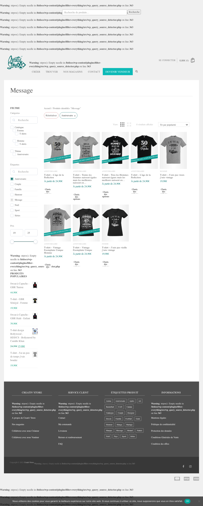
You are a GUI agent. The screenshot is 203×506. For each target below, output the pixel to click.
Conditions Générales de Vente (165, 437)
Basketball (110, 406)
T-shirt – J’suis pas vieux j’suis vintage (172, 176)
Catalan (129, 406)
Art (139, 401)
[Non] (199, 501)
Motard (130, 430)
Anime (108, 401)
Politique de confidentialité (163, 424)
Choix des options (47, 191)
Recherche (134, 11)
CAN (120, 406)
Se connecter (167, 60)
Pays (116, 436)
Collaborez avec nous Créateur (25, 430)
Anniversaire (23, 154)
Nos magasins (72, 71)
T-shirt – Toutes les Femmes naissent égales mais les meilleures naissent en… (85, 178)
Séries (17, 215)
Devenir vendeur (117, 71)
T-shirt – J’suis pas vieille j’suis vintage (114, 249)
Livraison (62, 430)
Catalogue (19, 127)
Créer (36, 71)
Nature (139, 430)
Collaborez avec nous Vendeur (25, 437)
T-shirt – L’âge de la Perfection (54, 176)
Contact (94, 71)
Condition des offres (160, 443)
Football (128, 418)
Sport (17, 210)
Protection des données (161, 430)
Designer (131, 412)
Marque (109, 430)
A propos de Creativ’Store (24, 417)
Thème (18, 151)
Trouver (52, 71)
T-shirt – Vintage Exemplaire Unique (82, 249)
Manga (119, 424)
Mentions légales (158, 417)
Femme (20, 130)
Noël (17, 205)
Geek (138, 418)
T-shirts (23, 133)
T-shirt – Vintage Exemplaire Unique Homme (53, 250)
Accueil (47, 108)
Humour (18, 194)
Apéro (131, 401)
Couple (18, 184)
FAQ (60, 443)
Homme (20, 140)
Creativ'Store (29, 462)
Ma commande (65, 424)
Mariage (129, 424)
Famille (18, 189)
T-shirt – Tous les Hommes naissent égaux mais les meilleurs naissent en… (115, 177)
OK (187, 501)
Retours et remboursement (70, 437)
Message (18, 199)
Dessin (108, 418)
